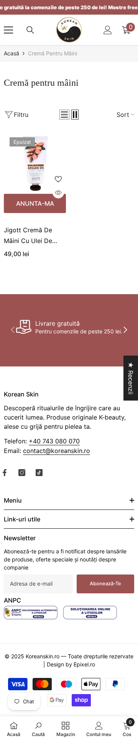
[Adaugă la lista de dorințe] (58, 179)
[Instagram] (22, 472)
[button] (64, 115)
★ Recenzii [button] (131, 377)
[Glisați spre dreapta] (125, 330)
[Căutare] (30, 30)
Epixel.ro (84, 664)
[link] (69, 326)
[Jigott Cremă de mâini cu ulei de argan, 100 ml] (35, 163)
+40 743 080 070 (54, 441)
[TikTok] (39, 472)
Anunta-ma (35, 203)
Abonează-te (105, 583)
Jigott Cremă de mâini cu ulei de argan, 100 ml (28, 236)
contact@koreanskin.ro (56, 451)
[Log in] (108, 30)
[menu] (8, 30)
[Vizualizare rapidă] (58, 192)
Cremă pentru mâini (52, 53)
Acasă (11, 53)
